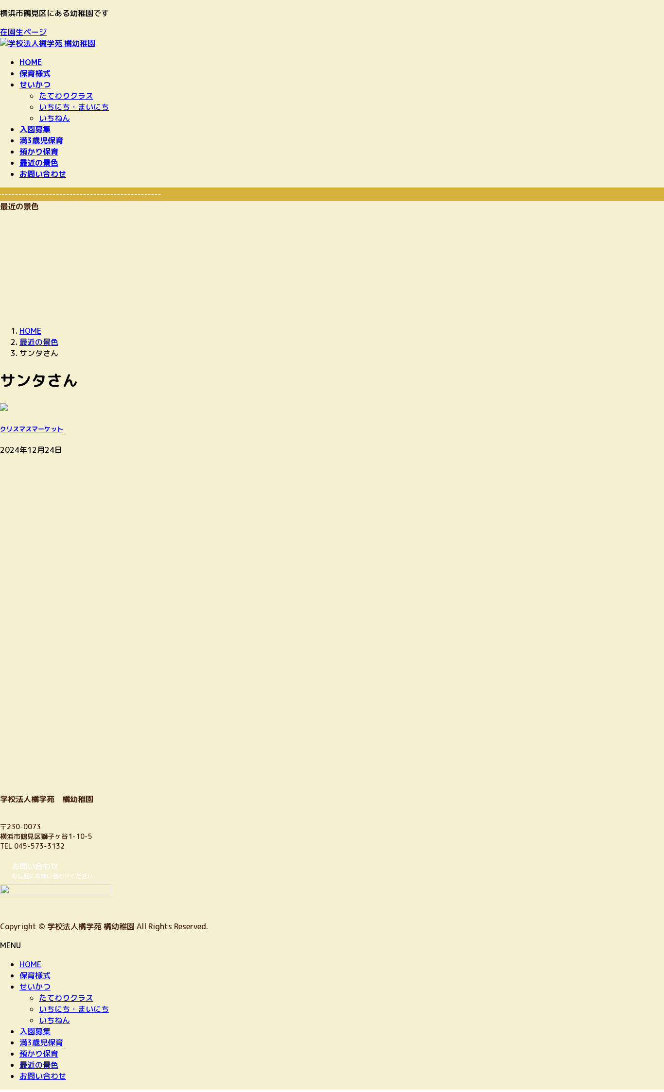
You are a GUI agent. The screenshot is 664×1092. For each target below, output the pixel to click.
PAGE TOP (640, 1050)
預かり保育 (38, 1053)
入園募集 (35, 1031)
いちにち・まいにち (74, 107)
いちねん (54, 118)
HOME (30, 964)
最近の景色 (38, 1064)
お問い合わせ (42, 1076)
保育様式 (35, 975)
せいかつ (35, 986)
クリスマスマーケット (31, 429)
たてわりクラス (66, 95)
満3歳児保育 (41, 1042)
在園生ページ (23, 32)
